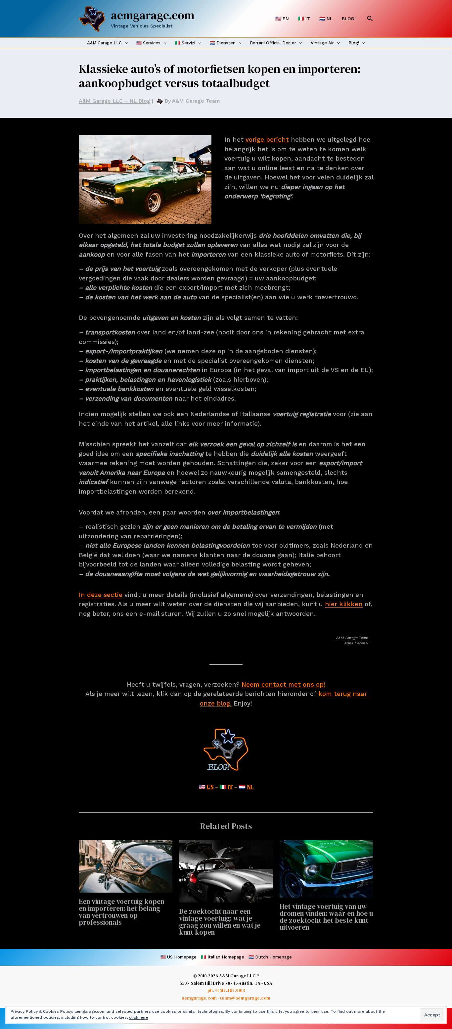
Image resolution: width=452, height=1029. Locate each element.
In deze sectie (100, 595)
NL (250, 787)
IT (230, 787)
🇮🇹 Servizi (185, 42)
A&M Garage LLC (104, 42)
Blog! (353, 42)
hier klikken (344, 604)
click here (138, 1017)
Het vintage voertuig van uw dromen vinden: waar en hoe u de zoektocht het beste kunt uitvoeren (326, 917)
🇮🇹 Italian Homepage (222, 957)
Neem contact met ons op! (283, 684)
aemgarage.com (152, 15)
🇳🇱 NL (326, 18)
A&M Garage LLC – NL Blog (114, 101)
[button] (370, 18)
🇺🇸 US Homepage (178, 957)
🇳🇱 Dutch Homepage (270, 957)
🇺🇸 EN (282, 18)
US (210, 787)
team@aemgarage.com (245, 998)
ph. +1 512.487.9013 (226, 990)
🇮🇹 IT (304, 18)
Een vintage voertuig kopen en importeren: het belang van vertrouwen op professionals (121, 912)
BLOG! (349, 18)
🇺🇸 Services (148, 42)
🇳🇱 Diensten (223, 42)
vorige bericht (267, 139)
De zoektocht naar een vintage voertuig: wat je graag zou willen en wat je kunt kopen (219, 921)
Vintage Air (322, 42)
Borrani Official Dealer (273, 42)
